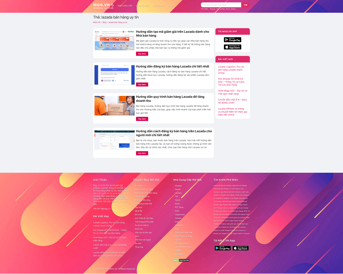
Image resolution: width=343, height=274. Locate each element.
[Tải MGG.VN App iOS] (232, 46)
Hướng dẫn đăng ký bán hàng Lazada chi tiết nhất (172, 66)
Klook (228, 9)
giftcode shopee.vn (235, 192)
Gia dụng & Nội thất (143, 204)
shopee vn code (219, 230)
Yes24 (177, 200)
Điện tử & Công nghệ (144, 189)
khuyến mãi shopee (227, 195)
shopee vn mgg (227, 233)
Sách (137, 236)
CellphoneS (180, 214)
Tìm (245, 5)
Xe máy (138, 243)
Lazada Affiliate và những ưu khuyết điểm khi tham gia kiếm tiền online (232, 111)
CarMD (178, 250)
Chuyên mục (142, 6)
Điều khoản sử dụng (184, 236)
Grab (177, 222)
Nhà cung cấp (125, 6)
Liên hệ (178, 240)
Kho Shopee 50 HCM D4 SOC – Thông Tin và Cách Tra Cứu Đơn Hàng (231, 81)
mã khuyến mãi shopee (237, 214)
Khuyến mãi (158, 6)
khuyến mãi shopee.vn (242, 195)
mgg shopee (223, 205)
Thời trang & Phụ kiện (144, 222)
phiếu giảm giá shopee (237, 217)
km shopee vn (226, 198)
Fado (177, 211)
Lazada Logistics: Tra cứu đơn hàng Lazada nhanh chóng (231, 69)
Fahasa (178, 218)
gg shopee (224, 192)
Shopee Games (181, 243)
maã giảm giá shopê (229, 201)
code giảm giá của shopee (222, 185)
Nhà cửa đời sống (142, 200)
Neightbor (179, 254)
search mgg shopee (231, 221)
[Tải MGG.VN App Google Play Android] (232, 39)
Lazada (222, 9)
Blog (171, 6)
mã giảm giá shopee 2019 (238, 211)
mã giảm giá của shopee (225, 208)
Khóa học (139, 229)
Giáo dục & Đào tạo (143, 232)
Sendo (233, 9)
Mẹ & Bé (138, 211)
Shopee (212, 9)
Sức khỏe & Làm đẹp (144, 218)
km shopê (234, 198)
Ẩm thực (138, 186)
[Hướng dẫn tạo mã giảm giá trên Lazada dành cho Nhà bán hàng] (114, 40)
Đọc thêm (142, 53)
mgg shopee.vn (233, 205)
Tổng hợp (139, 247)
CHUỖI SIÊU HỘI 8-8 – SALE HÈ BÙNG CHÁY (110, 246)
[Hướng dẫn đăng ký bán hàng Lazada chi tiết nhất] (114, 74)
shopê (235, 233)
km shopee (217, 198)
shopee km (217, 227)
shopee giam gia (242, 224)
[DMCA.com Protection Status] (181, 260)
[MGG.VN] (104, 5)
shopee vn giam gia (231, 230)
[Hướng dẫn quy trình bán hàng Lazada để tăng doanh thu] (114, 105)
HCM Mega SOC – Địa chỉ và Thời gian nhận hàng (110, 239)
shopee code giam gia (228, 224)
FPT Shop (179, 207)
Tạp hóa (138, 207)
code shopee (235, 189)
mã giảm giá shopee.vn (221, 211)
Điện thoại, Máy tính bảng (146, 193)
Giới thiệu (179, 225)
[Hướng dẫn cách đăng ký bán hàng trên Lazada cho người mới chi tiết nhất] (114, 140)
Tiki (217, 9)
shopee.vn (217, 224)
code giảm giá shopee (239, 185)
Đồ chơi (138, 214)
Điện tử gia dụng (142, 196)
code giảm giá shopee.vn (222, 189)
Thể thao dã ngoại (143, 240)
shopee (241, 221)
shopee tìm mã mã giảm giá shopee (233, 227)
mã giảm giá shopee (241, 208)
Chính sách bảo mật (183, 232)
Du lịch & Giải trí (142, 225)
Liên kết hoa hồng (183, 247)
